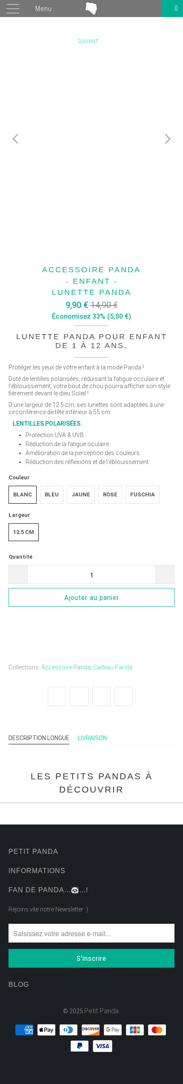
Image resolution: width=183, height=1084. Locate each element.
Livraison (92, 738)
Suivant (89, 41)
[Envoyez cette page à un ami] (123, 696)
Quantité (20, 557)
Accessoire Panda (66, 667)
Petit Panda (101, 1011)
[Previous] (16, 139)
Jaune (80, 494)
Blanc (22, 494)
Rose (110, 494)
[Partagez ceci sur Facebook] (79, 696)
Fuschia (142, 494)
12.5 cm (23, 532)
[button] (91, 622)
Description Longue (39, 738)
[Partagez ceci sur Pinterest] (101, 696)
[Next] (166, 139)
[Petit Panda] (91, 8)
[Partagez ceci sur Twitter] (57, 696)
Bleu (52, 494)
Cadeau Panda (112, 667)
